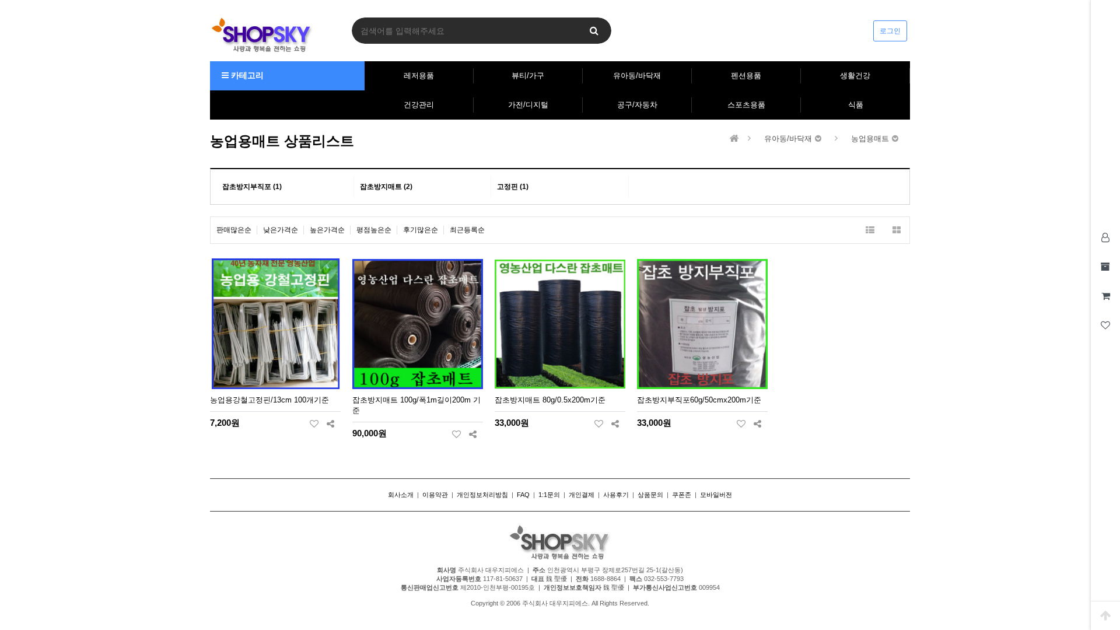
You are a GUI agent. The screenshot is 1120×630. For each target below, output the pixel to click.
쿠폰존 (681, 494)
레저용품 (419, 75)
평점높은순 (373, 230)
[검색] (593, 31)
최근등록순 (467, 230)
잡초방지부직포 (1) (252, 187)
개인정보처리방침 (482, 494)
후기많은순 (420, 230)
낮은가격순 (280, 230)
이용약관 (435, 494)
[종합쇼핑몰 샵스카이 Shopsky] (262, 34)
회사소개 (401, 494)
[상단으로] (1105, 615)
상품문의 (650, 494)
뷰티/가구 (528, 75)
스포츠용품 (746, 104)
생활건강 (855, 75)
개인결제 (581, 494)
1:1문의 (549, 494)
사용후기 (616, 494)
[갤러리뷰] (896, 230)
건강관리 (419, 104)
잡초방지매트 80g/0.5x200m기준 (550, 400)
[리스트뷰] (870, 230)
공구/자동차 (637, 104)
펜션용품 (746, 75)
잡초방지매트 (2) (386, 187)
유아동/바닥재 (637, 75)
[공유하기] (330, 423)
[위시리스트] (314, 423)
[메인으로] (734, 139)
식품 (855, 104)
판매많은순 (233, 230)
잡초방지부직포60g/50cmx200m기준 (699, 400)
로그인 (890, 31)
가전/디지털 (528, 104)
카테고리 (246, 75)
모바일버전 (716, 494)
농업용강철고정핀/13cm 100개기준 (269, 400)
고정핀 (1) (512, 187)
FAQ (523, 494)
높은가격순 (327, 230)
